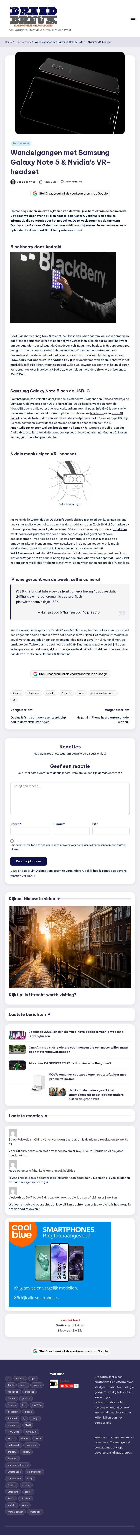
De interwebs (21, 143)
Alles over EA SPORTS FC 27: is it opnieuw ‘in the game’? (70, 1063)
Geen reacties (73, 181)
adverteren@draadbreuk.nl (113, 1452)
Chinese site (110, 399)
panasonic (31, 1445)
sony (30, 1478)
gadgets (29, 1391)
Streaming (13, 1491)
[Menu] (133, 18)
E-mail (59, 824)
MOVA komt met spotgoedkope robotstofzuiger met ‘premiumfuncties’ (87, 1077)
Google (12, 1405)
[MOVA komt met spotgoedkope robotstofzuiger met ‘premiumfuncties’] (37, 1082)
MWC (28, 1425)
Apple (11, 1385)
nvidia (81, 693)
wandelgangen (15, 1511)
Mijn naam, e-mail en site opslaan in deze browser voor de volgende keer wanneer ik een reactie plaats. (67, 847)
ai (9, 1378)
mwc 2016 (31, 1431)
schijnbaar (78, 345)
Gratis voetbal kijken (70, 1325)
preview (12, 1451)
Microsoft (13, 1425)
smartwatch (14, 1478)
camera (37, 1385)
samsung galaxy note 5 (102, 693)
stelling (26, 1485)
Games (11, 1398)
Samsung (12, 1458)
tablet (28, 1491)
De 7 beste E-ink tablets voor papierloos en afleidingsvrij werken (71, 1197)
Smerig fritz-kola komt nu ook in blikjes (48, 1170)
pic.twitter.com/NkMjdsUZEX (37, 602)
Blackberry (34, 693)
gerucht (50, 693)
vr (14, 699)
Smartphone (14, 1471)
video (25, 1505)
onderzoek (13, 1445)
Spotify (12, 1485)
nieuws (25, 1438)
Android (17, 693)
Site (95, 824)
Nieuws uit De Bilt (70, 1330)
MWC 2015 (13, 1431)
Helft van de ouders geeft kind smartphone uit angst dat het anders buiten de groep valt (96, 1094)
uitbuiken (25, 1498)
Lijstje (35, 1418)
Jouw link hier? (70, 1320)
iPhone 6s (66, 693)
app (33, 1378)
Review (26, 1451)
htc (24, 1405)
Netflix (11, 1438)
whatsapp (35, 1511)
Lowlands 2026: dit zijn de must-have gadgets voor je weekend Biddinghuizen (76, 1034)
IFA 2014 (37, 1405)
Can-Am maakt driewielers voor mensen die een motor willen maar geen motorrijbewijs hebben (78, 1050)
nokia (38, 1438)
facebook (13, 1391)
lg (24, 1418)
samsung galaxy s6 (18, 1465)
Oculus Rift (56, 519)
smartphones (34, 1471)
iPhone (28, 1411)
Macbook (97, 413)
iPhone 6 (12, 1418)
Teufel (11, 1498)
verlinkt (12, 1505)
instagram (13, 1411)
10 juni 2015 (91, 612)
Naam (15, 824)
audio (23, 1385)
